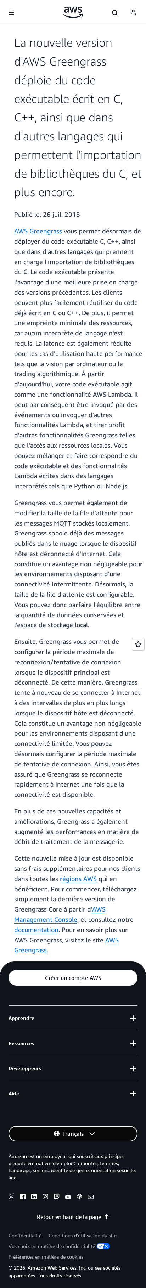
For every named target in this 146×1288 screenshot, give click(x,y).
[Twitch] (57, 1198)
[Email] (91, 1198)
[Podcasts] (79, 1198)
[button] (73, 978)
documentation (36, 930)
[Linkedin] (34, 1198)
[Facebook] (23, 1198)
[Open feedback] (138, 644)
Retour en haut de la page (69, 1216)
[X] (11, 1198)
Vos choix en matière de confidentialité (52, 1246)
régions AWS (78, 879)
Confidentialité (25, 1235)
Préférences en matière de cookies (46, 1257)
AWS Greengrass (38, 231)
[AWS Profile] (133, 13)
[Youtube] (68, 1198)
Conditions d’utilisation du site (83, 1235)
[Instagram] (45, 1198)
